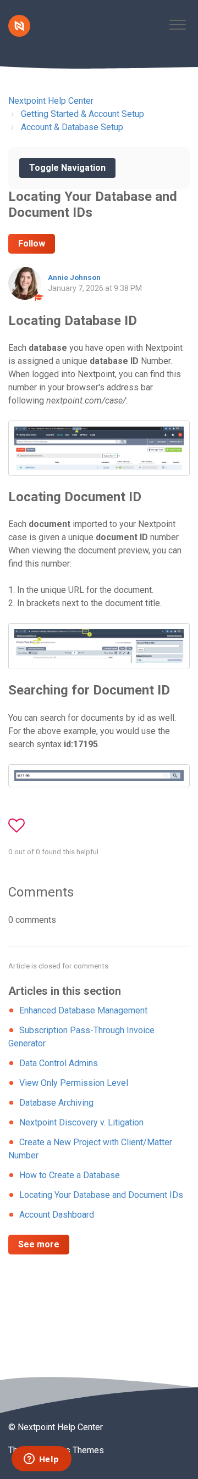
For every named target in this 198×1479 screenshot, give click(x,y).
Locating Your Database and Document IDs (101, 1195)
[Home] (19, 26)
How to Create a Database (69, 1175)
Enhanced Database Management (83, 1010)
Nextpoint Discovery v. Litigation (81, 1122)
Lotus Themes (76, 1450)
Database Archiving (56, 1102)
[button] (177, 24)
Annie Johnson (74, 277)
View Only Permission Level (73, 1083)
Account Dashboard (56, 1214)
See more (38, 1244)
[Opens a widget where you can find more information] (41, 1460)
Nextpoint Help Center (51, 101)
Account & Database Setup (72, 127)
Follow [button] (31, 243)
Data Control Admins (58, 1063)
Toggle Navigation (67, 168)
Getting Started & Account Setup (82, 114)
